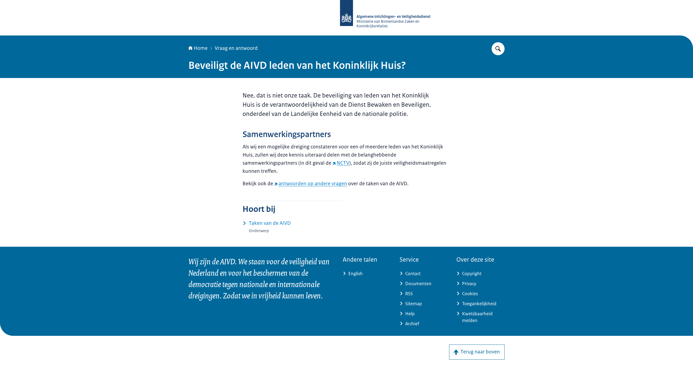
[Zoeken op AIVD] (498, 48)
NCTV (343, 163)
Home (201, 48)
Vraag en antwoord (236, 48)
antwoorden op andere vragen (313, 183)
